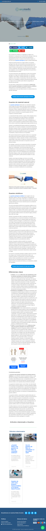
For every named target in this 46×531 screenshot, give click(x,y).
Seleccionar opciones (13, 367)
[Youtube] (35, 513)
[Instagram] (29, 513)
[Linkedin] (32, 513)
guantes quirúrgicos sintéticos (18, 195)
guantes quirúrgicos (20, 60)
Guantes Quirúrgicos (9, 21)
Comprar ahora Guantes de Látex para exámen (23, 266)
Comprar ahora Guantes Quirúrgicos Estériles (23, 96)
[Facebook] (26, 513)
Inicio (3, 21)
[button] (13, 47)
